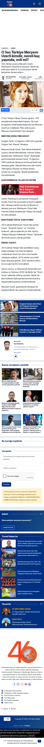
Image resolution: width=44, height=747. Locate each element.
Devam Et (17, 352)
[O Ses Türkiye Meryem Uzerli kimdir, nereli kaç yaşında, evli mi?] (22, 94)
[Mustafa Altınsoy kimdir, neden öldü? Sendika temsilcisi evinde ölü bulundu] (32, 374)
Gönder (6, 484)
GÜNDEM (24, 10)
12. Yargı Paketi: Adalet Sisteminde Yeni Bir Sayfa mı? (26, 613)
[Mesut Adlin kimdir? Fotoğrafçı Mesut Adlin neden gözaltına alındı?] (11, 374)
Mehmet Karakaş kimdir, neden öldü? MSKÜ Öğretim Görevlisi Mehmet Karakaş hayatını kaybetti (11, 406)
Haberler (4, 48)
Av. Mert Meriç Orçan (21, 609)
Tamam (31, 736)
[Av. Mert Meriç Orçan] (6, 612)
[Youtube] (26, 684)
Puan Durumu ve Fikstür (12, 695)
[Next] (30, 684)
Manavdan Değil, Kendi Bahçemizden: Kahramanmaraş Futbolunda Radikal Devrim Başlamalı (26, 623)
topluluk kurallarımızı (21, 491)
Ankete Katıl (8, 527)
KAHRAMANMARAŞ (10, 10)
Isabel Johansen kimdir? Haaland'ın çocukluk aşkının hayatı (32, 405)
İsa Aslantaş (18, 344)
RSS (8, 719)
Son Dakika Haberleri (11, 700)
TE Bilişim (27, 726)
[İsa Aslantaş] (7, 345)
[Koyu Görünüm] (34, 4)
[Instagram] (22, 684)
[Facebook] (14, 684)
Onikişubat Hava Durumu (12, 691)
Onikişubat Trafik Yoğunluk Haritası (16, 693)
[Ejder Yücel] (6, 622)
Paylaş (6, 110)
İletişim (13, 709)
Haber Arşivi (8, 702)
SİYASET (34, 10)
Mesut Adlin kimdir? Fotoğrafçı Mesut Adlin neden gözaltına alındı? (11, 383)
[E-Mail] (15, 356)
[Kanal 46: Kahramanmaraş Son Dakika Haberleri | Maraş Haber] (9, 4)
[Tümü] (41, 514)
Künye (6, 709)
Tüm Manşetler (9, 698)
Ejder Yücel (17, 619)
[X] (18, 684)
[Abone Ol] (41, 110)
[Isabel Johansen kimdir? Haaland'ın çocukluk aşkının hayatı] (32, 396)
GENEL (13, 48)
